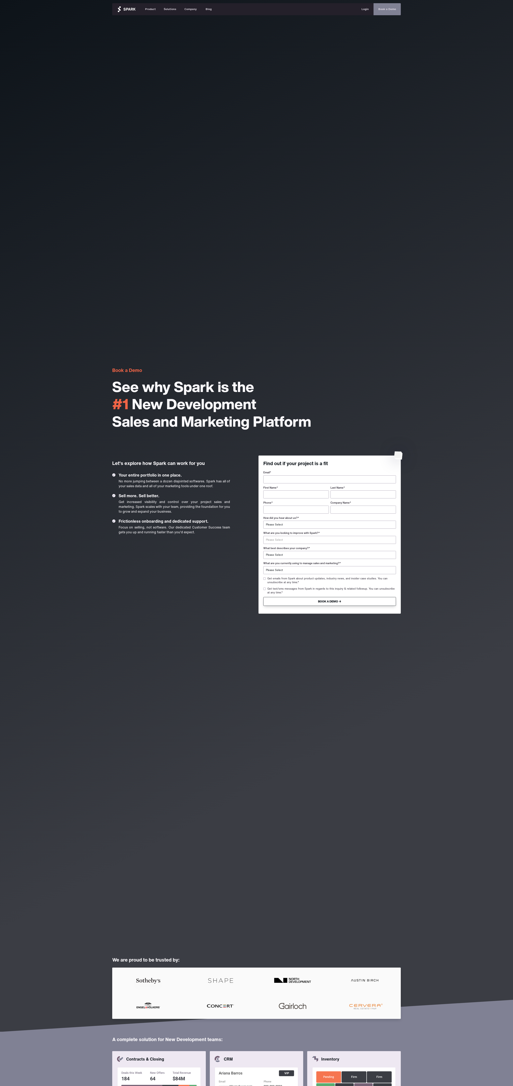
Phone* (268, 503)
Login (365, 9)
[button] (150, 9)
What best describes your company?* (286, 548)
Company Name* (340, 503)
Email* (267, 472)
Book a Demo (387, 9)
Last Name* (337, 488)
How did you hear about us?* (281, 518)
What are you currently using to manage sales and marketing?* (302, 563)
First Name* (270, 488)
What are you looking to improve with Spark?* (291, 533)
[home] (126, 9)
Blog (209, 9)
